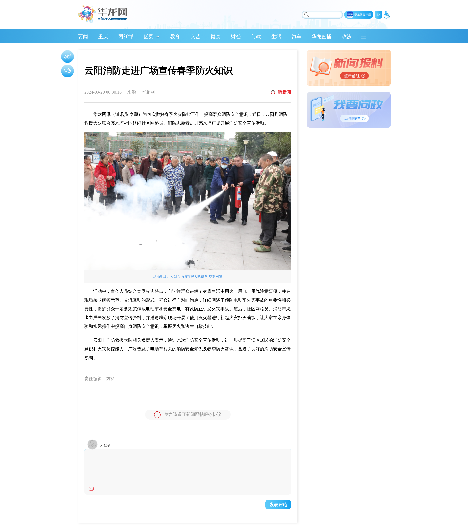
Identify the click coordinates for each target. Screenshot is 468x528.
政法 (346, 36)
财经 (236, 36)
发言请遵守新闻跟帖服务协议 (192, 414)
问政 (256, 36)
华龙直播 (321, 36)
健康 (215, 36)
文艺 (195, 36)
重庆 (103, 36)
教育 (175, 36)
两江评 (125, 36)
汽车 (296, 36)
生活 (276, 36)
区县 (148, 36)
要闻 (83, 36)
